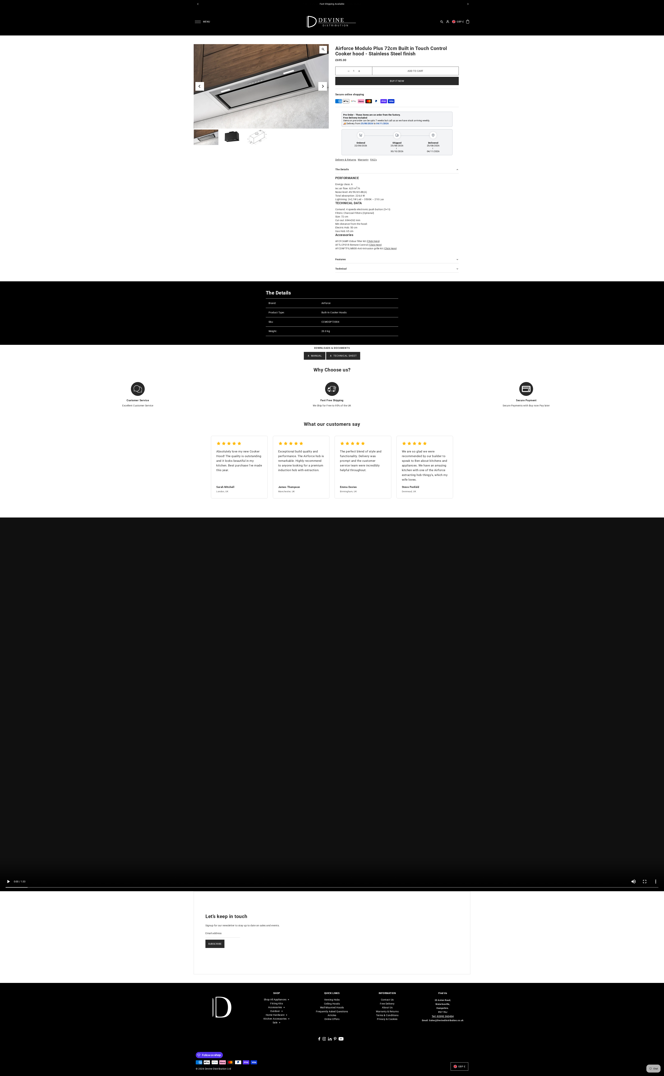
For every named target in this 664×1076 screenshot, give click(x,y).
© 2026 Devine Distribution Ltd (213, 1068)
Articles (332, 1015)
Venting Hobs (332, 999)
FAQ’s (373, 159)
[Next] (467, 4)
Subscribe (215, 943)
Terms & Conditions (387, 1015)
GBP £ (460, 21)
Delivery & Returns (345, 159)
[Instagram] (324, 1039)
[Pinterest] (335, 1039)
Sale (275, 1022)
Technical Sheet (345, 355)
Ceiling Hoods (332, 1003)
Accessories (275, 1007)
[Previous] (198, 4)
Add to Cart (415, 71)
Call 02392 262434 (351, 4)
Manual (316, 355)
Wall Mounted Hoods (332, 1007)
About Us (387, 1007)
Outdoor (275, 1011)
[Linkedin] (330, 1039)
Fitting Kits (276, 1003)
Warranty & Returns (387, 1011)
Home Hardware (275, 1015)
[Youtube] (341, 1039)
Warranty (363, 159)
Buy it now (397, 81)
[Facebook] (319, 1039)
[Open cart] (467, 22)
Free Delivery (387, 1003)
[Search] (441, 21)
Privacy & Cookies (387, 1019)
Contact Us (387, 999)
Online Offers (332, 1019)
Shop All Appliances (275, 999)
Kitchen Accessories (275, 1018)
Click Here (373, 241)
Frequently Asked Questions (332, 1011)
